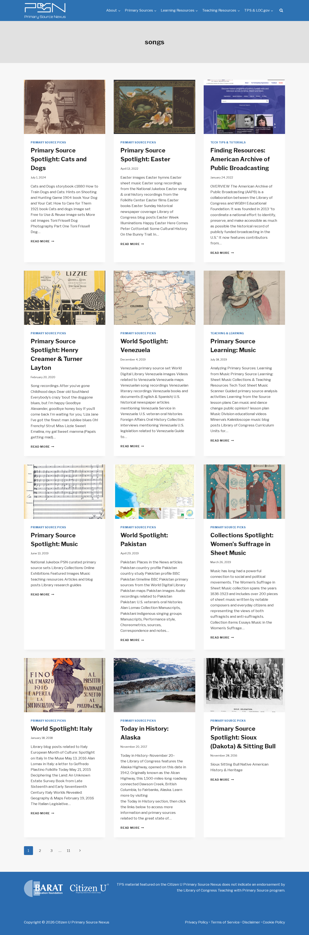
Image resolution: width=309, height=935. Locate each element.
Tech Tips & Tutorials (228, 142)
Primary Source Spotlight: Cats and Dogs (59, 159)
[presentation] (64, 107)
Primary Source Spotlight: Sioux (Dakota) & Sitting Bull (243, 737)
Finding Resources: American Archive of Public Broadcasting (240, 159)
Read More (42, 241)
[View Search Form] (281, 10)
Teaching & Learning (227, 333)
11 (68, 850)
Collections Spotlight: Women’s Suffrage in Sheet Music (241, 544)
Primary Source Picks (48, 142)
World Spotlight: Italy (61, 728)
